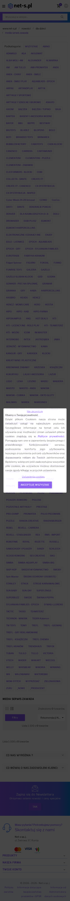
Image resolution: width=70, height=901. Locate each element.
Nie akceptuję (35, 411)
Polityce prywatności (51, 436)
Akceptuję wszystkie (35, 484)
